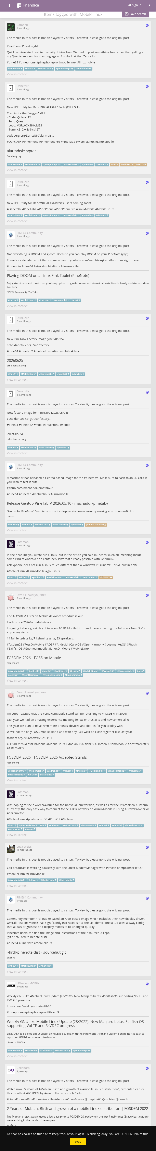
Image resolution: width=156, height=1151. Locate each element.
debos (60, 1099)
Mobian (72, 744)
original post (120, 38)
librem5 (53, 1012)
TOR (74, 809)
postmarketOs (139, 744)
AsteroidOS (16, 748)
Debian (114, 555)
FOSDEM (20, 616)
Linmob (102, 744)
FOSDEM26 (16, 744)
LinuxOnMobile (55, 713)
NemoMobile (118, 744)
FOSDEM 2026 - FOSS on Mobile (34, 657)
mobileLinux (92, 1089)
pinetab (26, 494)
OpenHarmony (94, 644)
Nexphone (16, 565)
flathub (117, 825)
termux (108, 559)
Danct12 (127, 164)
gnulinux (37, 577)
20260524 (15, 433)
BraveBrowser (136, 809)
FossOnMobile (34, 644)
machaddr (17, 478)
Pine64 (29, 68)
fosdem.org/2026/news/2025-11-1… (31, 738)
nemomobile (36, 771)
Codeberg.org (14, 156)
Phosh (132, 644)
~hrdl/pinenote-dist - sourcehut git (36, 952)
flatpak (126, 805)
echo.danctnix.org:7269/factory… (29, 345)
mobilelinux (68, 62)
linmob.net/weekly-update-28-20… (30, 1006)
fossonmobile (125, 671)
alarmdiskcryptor (21, 150)
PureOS (55, 819)
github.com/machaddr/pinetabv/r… (31, 488)
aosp (140, 671)
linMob (32, 774)
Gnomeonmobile (36, 648)
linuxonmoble (73, 675)
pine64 (13, 62)
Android (62, 644)
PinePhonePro (50, 141)
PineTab (13, 524)
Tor (42, 825)
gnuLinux (53, 571)
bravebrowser (133, 825)
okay (78, 1142)
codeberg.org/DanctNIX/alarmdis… (30, 135)
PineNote (45, 300)
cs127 (36, 129)
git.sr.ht (11, 957)
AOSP (50, 644)
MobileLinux (45, 68)
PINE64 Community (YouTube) (22, 292)
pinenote (15, 266)
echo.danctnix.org (16, 365)
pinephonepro (48, 62)
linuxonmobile (116, 771)
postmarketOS (116, 644)
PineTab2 (69, 141)
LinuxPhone (17, 1099)
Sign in (136, 5)
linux (12, 577)
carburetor (15, 829)
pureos (30, 829)
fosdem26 (15, 644)
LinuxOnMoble (60, 648)
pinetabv (92, 478)
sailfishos (60, 671)
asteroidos (46, 774)
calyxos (13, 675)
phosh (46, 671)
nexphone (90, 577)
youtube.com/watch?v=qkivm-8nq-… (94, 260)
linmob (123, 1099)
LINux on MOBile (16, 1042)
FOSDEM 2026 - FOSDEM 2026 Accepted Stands (47, 757)
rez (21, 121)
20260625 (15, 360)
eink (38, 266)
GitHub (10, 516)
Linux (47, 565)
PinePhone (14, 68)
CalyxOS (75, 644)
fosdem (75, 671)
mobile (49, 1099)
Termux (106, 577)
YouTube (11, 1125)
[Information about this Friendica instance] (149, 5)
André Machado (96, 524)
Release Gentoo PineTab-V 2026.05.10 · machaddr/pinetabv (57, 503)
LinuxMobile (105, 141)
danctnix (102, 164)
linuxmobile (87, 62)
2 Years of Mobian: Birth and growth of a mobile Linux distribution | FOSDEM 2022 (77, 1108)
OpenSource (75, 1099)
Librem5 (45, 1050)
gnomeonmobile (52, 675)
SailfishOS (15, 648)
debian (24, 577)
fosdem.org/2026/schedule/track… (30, 622)
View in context (17, 74)
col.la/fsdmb (75, 1093)
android (34, 671)
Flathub (143, 805)
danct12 (25, 117)
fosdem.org (13, 663)
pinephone (28, 62)
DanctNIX (15, 141)
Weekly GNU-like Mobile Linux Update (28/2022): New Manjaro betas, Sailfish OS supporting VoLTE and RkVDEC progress (75, 1023)
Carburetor (16, 813)
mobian (81, 771)
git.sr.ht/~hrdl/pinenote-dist (27, 937)
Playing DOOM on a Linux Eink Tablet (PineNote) (48, 275)
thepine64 (94, 1099)
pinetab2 (87, 164)
